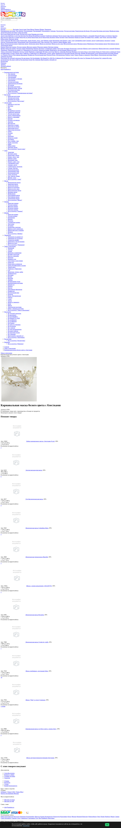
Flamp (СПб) (11, 792)
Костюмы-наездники (103, 31)
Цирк (92, 55)
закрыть (3, 64)
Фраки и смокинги (84, 55)
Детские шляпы (21, 48)
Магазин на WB (9, 801)
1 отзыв (3, 706)
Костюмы (16, 29)
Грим (28, 29)
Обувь (57, 37)
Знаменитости (59, 53)
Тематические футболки (82, 31)
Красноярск (63, 816)
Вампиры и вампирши (35, 52)
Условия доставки (9, 776)
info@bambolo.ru (10, 11)
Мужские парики (42, 47)
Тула (36, 818)
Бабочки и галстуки (14, 36)
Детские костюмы (69, 31)
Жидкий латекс (15, 40)
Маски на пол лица (57, 44)
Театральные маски (6, 45)
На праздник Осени (26, 59)
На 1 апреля (103, 58)
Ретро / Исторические (58, 55)
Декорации (47, 29)
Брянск (3, 8)
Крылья (97, 36)
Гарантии (7, 778)
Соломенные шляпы (50, 48)
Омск (98, 816)
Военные (68, 52)
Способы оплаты (9, 773)
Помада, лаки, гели (68, 40)
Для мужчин (60, 31)
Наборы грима (48, 40)
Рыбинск (107, 816)
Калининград (49, 816)
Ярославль (51, 818)
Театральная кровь (11, 42)
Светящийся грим (80, 40)
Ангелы (21, 52)
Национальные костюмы (106, 53)
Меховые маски (82, 44)
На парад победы (15, 59)
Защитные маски (23, 44)
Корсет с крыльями (89, 36)
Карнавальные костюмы (8, 31)
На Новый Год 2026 (47, 58)
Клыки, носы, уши (37, 40)
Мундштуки (4, 37)
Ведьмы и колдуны (48, 52)
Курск (69, 816)
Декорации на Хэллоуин (30, 50)
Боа (27, 36)
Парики (37, 29)
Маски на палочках (45, 44)
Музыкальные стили (92, 53)
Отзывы (6, 781)
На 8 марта (74, 58)
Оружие (61, 37)
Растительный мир (40, 55)
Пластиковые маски (101, 44)
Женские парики (32, 47)
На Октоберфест (35, 58)
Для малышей (37, 31)
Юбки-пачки (4, 39)
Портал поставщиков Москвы (10, 793)
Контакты (7, 782)
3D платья (93, 31)
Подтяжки (88, 37)
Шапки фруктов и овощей (107, 48)
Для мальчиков (27, 31)
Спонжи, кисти (90, 40)
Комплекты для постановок (58, 50)
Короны (36, 48)
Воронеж (23, 816)
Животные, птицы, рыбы (47, 53)
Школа (96, 55)
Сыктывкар (31, 818)
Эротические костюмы (105, 55)
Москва (74, 816)
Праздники (4, 58)
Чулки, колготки (107, 37)
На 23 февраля (66, 58)
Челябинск (44, 818)
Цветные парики (53, 47)
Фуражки (67, 48)
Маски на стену (71, 50)
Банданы (23, 36)
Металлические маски (70, 44)
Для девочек (19, 31)
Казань (42, 816)
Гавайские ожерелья (52, 36)
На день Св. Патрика (84, 58)
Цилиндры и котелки (76, 48)
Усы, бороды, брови (56, 42)
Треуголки (60, 48)
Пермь (103, 816)
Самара (117, 816)
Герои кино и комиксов (109, 52)
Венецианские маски (11, 44)
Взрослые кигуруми (13, 34)
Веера (30, 36)
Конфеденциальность (10, 785)
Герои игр (99, 52)
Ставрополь (24, 818)
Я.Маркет (4, 792)
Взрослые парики (11, 47)
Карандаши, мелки (26, 40)
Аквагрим (7, 40)
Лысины (114, 36)
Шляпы (42, 29)
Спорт (72, 55)
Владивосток (9, 816)
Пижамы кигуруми (37, 34)
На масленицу (25, 58)
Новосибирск (92, 816)
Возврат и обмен (9, 774)
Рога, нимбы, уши (96, 37)
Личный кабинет (6, 66)
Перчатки (71, 37)
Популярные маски (113, 44)
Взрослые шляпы (11, 48)
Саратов (14, 818)
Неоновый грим (57, 40)
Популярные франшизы (20, 55)
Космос (72, 53)
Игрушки (67, 53)
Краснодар (56, 816)
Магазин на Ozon (9, 800)
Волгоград (17, 816)
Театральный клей (34, 42)
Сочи (18, 818)
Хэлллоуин (9, 29)
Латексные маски (34, 44)
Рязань (113, 816)
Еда (38, 53)
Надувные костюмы (11, 32)
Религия (49, 55)
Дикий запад (19, 53)
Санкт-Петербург (6, 818)
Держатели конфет (44, 50)
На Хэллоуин (95, 58)
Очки (66, 37)
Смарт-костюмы (22, 32)
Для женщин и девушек (48, 31)
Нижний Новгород (82, 816)
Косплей (77, 53)
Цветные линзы (13, 39)
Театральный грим (23, 42)
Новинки (3, 63)
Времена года (76, 52)
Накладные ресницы (49, 37)
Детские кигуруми (25, 34)
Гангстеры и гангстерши (87, 52)
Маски (32, 29)
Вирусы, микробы (60, 52)
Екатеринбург (30, 816)
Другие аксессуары (64, 36)
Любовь (83, 53)
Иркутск (37, 816)
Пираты (5, 55)
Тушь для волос (45, 42)
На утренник (36, 59)
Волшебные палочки (39, 36)
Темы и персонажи (6, 52)
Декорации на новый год (15, 50)
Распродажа (4, 61)
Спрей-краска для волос (103, 40)
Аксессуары (22, 29)
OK (107, 824)
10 (1, 677)
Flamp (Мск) (19, 792)
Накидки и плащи (13, 37)
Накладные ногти (36, 37)
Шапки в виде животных (90, 48)
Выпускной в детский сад (49, 59)
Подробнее (26, 825)
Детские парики (21, 47)
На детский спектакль (14, 58)
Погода (10, 55)
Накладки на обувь (25, 37)
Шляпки (117, 48)
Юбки (114, 37)
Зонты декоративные (76, 36)
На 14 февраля (57, 58)
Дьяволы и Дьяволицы (30, 53)
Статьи (6, 784)
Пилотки (41, 48)
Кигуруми (4, 34)
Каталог (3, 29)
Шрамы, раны (66, 42)
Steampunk (15, 52)
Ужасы (76, 55)
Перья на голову (79, 37)
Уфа (39, 818)
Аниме (26, 52)
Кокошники (29, 48)
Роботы (67, 55)
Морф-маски (91, 44)
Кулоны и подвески (106, 36)
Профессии (31, 55)
